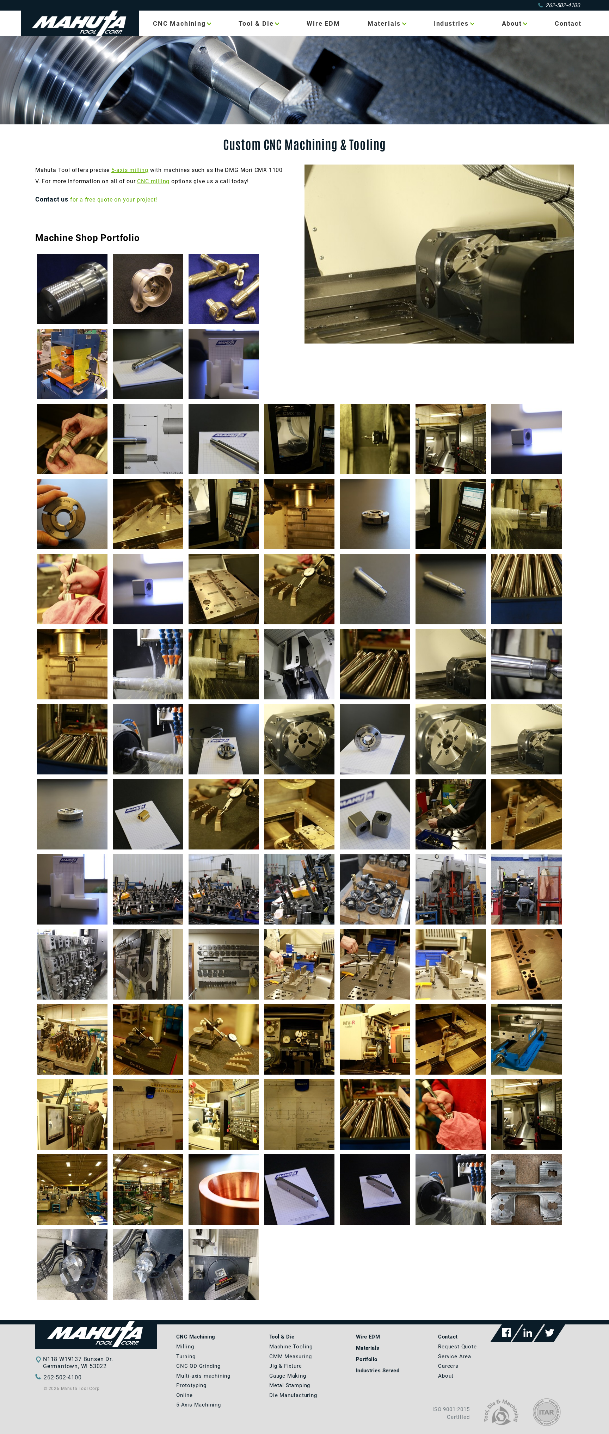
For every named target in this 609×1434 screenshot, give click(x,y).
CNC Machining (179, 23)
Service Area (454, 1356)
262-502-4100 (563, 5)
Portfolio (366, 1359)
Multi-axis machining (203, 1376)
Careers (448, 1366)
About (512, 23)
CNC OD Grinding (198, 1366)
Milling (185, 1346)
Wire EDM (323, 23)
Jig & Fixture (285, 1366)
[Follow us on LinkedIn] (528, 1333)
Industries (451, 23)
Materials (384, 23)
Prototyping (191, 1385)
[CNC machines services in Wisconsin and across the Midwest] (96, 1347)
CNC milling (153, 181)
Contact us (51, 199)
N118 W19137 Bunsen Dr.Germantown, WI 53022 (78, 1363)
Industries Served (378, 1370)
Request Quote (457, 1346)
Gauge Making (287, 1376)
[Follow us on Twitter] (550, 1333)
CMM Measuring (290, 1356)
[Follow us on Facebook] (506, 1333)
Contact (568, 23)
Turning (186, 1356)
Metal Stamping (289, 1385)
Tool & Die (256, 23)
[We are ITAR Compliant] (547, 1424)
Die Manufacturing (293, 1395)
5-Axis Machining (198, 1405)
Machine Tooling (291, 1346)
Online (184, 1395)
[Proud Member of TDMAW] (501, 1423)
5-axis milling (129, 170)
